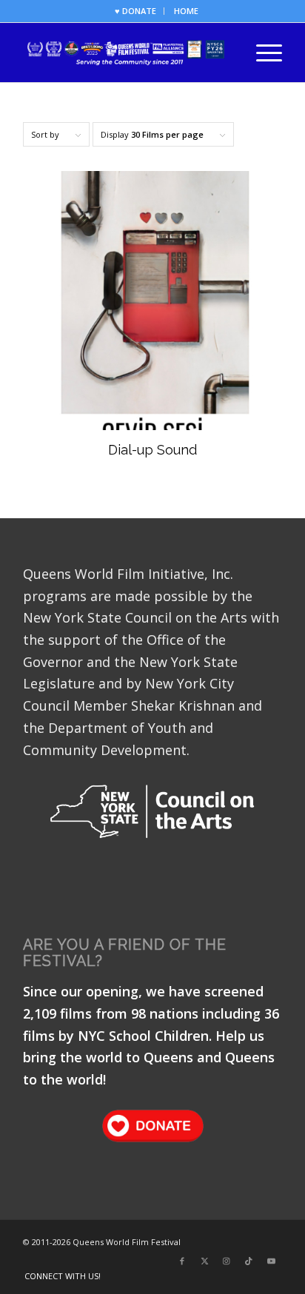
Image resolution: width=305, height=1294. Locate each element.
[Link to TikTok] (249, 1261)
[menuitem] (135, 11)
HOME (186, 10)
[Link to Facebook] (182, 1261)
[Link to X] (204, 1261)
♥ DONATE (135, 10)
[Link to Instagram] (226, 1261)
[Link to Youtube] (271, 1261)
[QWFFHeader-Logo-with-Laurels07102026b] (126, 52)
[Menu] (261, 52)
